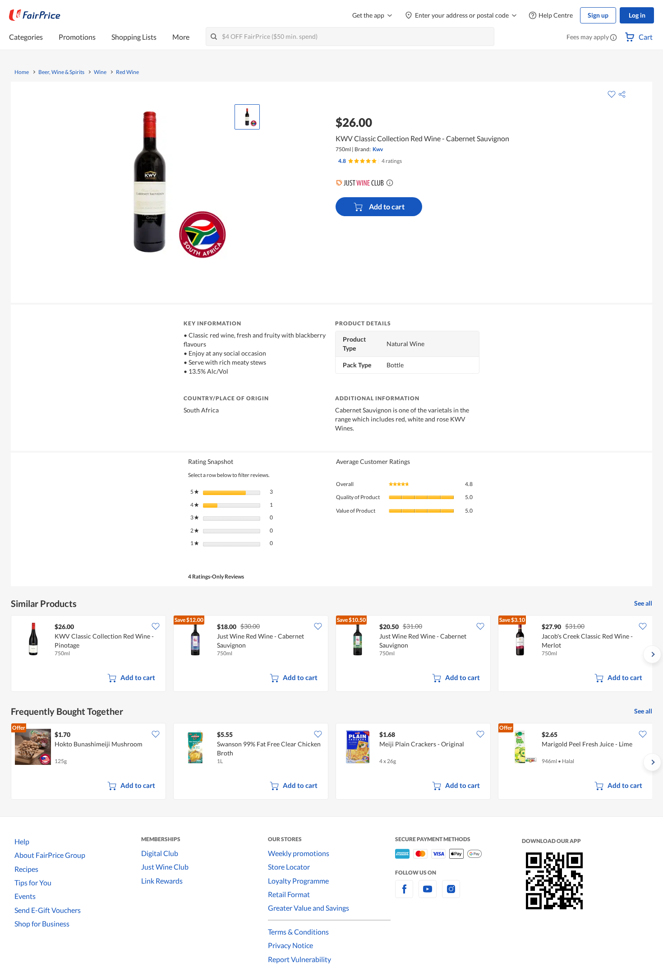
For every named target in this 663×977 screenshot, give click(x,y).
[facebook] (404, 894)
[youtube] (428, 894)
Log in (637, 15)
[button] (613, 38)
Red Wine (127, 72)
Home (21, 72)
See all (643, 603)
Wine (100, 72)
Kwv (378, 149)
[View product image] (247, 117)
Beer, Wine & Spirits (61, 72)
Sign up (598, 15)
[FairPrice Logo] (34, 15)
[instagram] (451, 894)
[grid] (331, 654)
